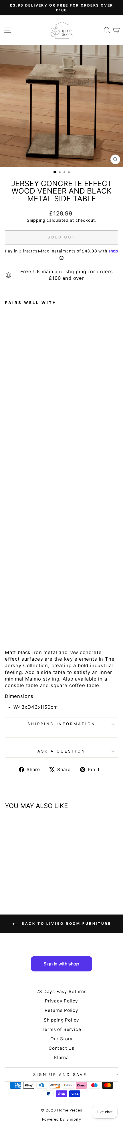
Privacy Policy (61, 1001)
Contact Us (61, 1048)
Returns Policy (61, 1010)
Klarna (61, 1057)
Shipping (36, 220)
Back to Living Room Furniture (65, 923)
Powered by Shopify (61, 1119)
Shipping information (61, 724)
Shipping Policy (61, 1020)
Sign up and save (60, 1074)
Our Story (61, 1038)
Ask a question (61, 751)
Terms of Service (61, 1029)
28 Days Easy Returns (61, 991)
